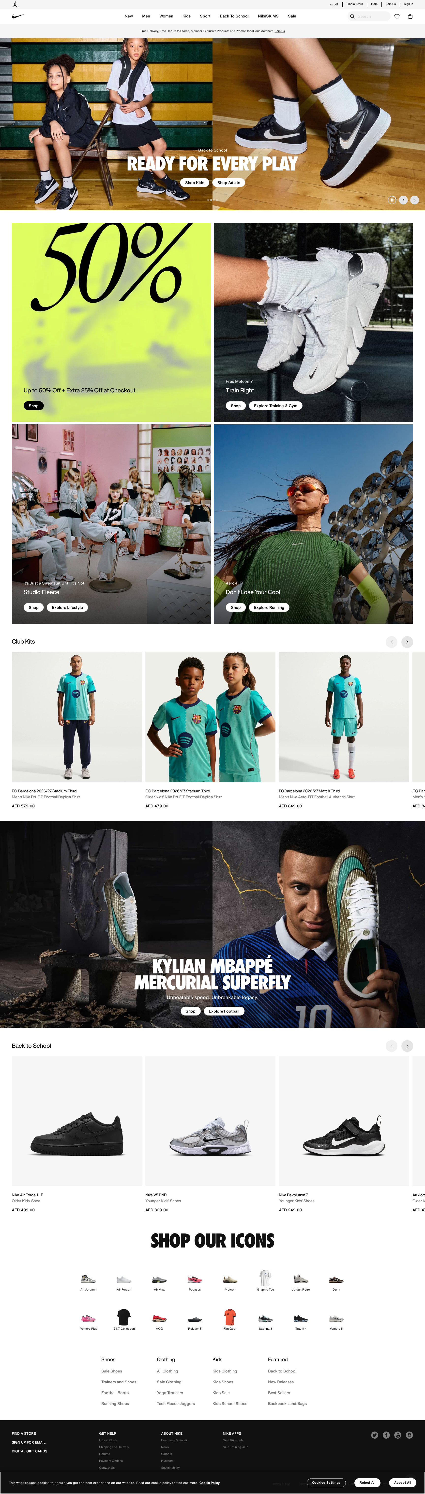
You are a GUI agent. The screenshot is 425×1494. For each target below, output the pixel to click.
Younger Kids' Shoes (163, 1201)
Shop (212, 33)
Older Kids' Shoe (26, 1201)
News (165, 1447)
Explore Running (269, 607)
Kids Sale (221, 1393)
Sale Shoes (111, 1371)
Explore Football (224, 1011)
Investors (167, 1461)
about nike (171, 1433)
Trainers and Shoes (118, 1382)
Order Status (108, 1440)
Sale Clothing (169, 1382)
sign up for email (29, 1442)
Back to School (282, 1371)
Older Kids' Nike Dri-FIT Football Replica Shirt (183, 797)
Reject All (368, 1482)
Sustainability (170, 1467)
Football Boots (115, 1393)
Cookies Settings (326, 1482)
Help (374, 4)
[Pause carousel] (392, 200)
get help (107, 1433)
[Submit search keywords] (352, 16)
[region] (212, 1483)
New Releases (281, 1382)
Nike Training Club (235, 1447)
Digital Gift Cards (29, 1451)
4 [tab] (217, 200)
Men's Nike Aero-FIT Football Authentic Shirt (317, 797)
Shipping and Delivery (114, 1447)
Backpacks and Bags (287, 1403)
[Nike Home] (18, 16)
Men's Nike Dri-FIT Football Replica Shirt (46, 797)
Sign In (408, 4)
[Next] (414, 200)
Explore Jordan (224, 182)
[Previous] (403, 200)
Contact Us (107, 1467)
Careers (166, 1454)
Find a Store (355, 4)
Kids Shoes (222, 1382)
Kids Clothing (224, 1371)
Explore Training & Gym (275, 406)
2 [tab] (211, 200)
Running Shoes (115, 1403)
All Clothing (167, 1371)
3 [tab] (214, 200)
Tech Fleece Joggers (176, 1403)
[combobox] (369, 16)
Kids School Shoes (229, 1403)
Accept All (402, 1482)
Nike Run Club (233, 1440)
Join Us (391, 4)
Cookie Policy (209, 1482)
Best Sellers (279, 1393)
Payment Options (111, 1461)
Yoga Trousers (170, 1393)
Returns (104, 1454)
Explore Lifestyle (67, 607)
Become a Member (174, 1440)
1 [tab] (208, 200)
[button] (128, 16)
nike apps (232, 1433)
